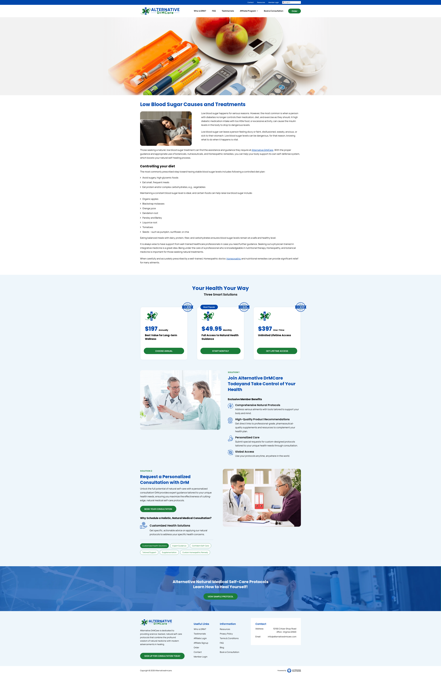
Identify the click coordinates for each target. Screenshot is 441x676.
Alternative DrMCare (262, 150)
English (287, 2)
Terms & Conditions (229, 638)
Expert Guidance (179, 545)
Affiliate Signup (201, 642)
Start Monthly (220, 351)
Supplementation (169, 552)
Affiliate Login (200, 638)
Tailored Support (149, 552)
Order (294, 11)
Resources (261, 2)
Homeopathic (233, 258)
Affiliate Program (248, 11)
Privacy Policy (226, 633)
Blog (222, 647)
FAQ (214, 11)
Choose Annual (164, 351)
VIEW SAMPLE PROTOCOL (220, 596)
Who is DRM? (200, 11)
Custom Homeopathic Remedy (195, 552)
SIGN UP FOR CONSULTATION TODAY (162, 656)
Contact (250, 2)
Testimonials (228, 11)
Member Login (273, 2)
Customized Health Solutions (154, 545)
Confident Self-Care (200, 545)
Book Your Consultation (158, 509)
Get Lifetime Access (277, 351)
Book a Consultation (273, 11)
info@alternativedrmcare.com (282, 636)
